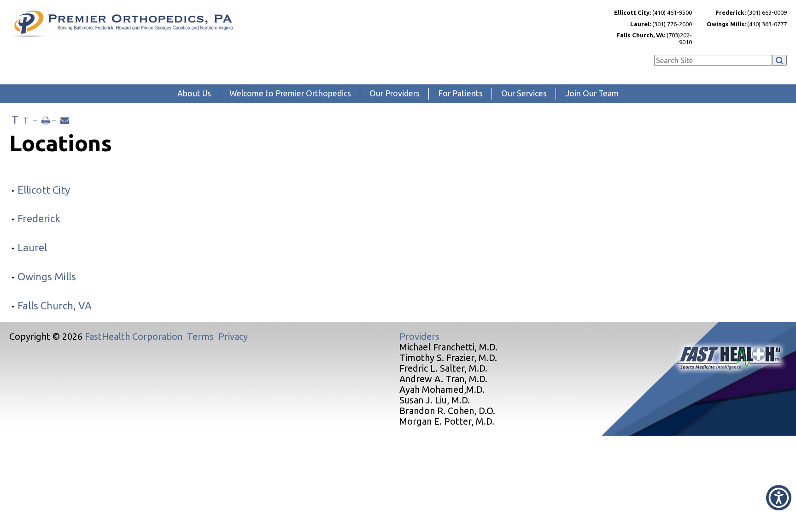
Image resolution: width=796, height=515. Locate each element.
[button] (778, 497)
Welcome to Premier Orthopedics (290, 93)
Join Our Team (592, 93)
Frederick (39, 218)
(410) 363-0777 (747, 24)
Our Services (524, 93)
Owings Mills (47, 276)
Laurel (32, 247)
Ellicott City (44, 189)
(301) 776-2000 (661, 24)
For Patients (460, 93)
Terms (200, 336)
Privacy (233, 336)
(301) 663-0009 (751, 12)
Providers (419, 336)
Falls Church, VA (55, 305)
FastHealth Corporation (133, 336)
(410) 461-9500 (653, 12)
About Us (194, 93)
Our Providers (394, 93)
